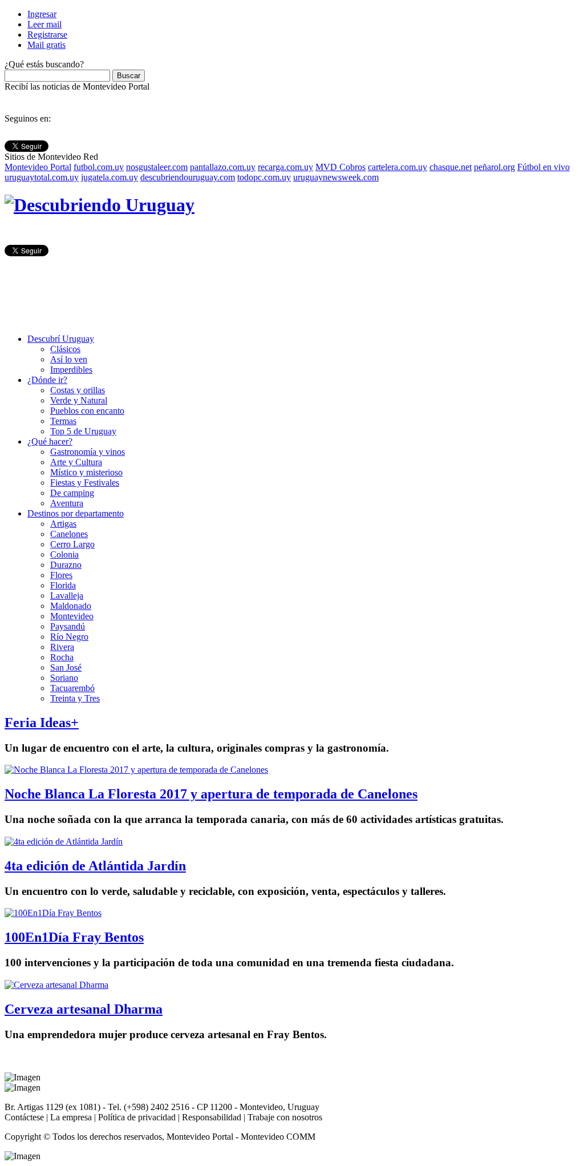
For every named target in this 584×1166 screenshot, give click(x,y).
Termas (63, 421)
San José (66, 667)
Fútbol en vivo (543, 167)
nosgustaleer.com (157, 167)
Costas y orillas (77, 390)
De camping (72, 493)
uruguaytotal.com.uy (42, 177)
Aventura (66, 503)
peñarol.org (494, 167)
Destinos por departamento (75, 513)
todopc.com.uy (264, 177)
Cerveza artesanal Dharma (84, 1009)
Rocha (62, 657)
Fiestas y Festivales (84, 482)
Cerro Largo (72, 544)
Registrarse (47, 34)
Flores (61, 575)
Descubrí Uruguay (60, 339)
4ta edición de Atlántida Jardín (95, 865)
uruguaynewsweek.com (336, 177)
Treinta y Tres (75, 698)
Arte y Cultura (76, 462)
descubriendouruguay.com (187, 177)
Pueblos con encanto (87, 410)
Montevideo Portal (38, 167)
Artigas (63, 523)
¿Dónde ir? (47, 380)
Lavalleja (66, 595)
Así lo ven (68, 359)
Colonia (64, 554)
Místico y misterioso (86, 472)
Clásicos (65, 349)
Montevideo (72, 616)
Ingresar (41, 14)
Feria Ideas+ (42, 722)
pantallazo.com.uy (223, 167)
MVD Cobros (340, 167)
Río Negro (69, 636)
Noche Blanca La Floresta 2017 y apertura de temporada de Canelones (211, 793)
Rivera (62, 647)
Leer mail (44, 24)
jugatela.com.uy (109, 177)
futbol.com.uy (99, 167)
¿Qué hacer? (49, 441)
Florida (63, 585)
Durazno (66, 565)
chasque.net (450, 167)
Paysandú (67, 626)
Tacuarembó (72, 688)
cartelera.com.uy (397, 167)
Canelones (69, 534)
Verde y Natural (78, 400)
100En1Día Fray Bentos (74, 937)
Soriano (64, 678)
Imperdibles (71, 369)
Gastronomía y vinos (87, 452)
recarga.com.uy (285, 167)
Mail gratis (46, 45)
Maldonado (70, 606)
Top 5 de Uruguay (83, 431)
